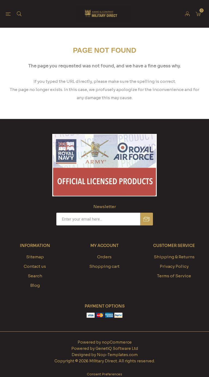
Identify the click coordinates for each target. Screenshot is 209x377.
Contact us (35, 266)
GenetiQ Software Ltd (117, 348)
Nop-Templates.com (117, 354)
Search (35, 275)
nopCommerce (117, 342)
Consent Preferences (104, 374)
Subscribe (146, 219)
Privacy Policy (174, 266)
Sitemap (35, 256)
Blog (35, 285)
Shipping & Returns (174, 256)
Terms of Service (174, 275)
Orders (104, 256)
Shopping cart (104, 266)
